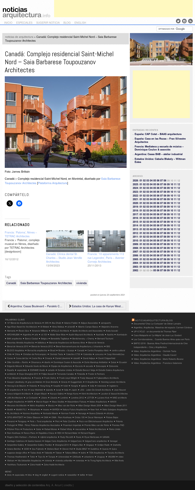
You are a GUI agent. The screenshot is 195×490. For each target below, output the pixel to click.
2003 (135, 266)
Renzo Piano (29, 432)
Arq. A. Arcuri (54, 485)
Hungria (74, 385)
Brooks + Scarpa (66, 350)
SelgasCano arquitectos (96, 440)
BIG (108, 346)
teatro (83, 452)
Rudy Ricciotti (66, 436)
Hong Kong (45, 385)
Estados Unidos (65, 369)
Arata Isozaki (112, 330)
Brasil (52, 350)
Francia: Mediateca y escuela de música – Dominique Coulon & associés (159, 148)
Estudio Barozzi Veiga (85, 369)
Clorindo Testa (56, 354)
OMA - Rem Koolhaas (61, 417)
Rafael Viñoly (66, 429)
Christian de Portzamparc (35, 354)
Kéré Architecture (90, 393)
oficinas (110, 413)
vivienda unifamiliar (64, 460)
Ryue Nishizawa (91, 436)
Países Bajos (112, 417)
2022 (135, 195)
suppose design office (17, 452)
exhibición (11, 373)
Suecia (105, 448)
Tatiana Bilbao (71, 452)
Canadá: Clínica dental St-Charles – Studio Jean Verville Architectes (64, 257)
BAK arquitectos (14, 338)
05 (154, 180)
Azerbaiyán (122, 334)
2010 (135, 240)
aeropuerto (106, 322)
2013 (135, 229)
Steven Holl (67, 448)
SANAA (105, 436)
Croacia (48, 358)
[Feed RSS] (190, 21)
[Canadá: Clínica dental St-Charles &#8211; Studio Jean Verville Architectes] (65, 241)
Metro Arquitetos (37, 405)
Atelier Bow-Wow (58, 334)
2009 (135, 244)
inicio (8, 22)
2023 (135, 191)
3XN (47, 322)
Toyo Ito (41, 456)
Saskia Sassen (35, 440)
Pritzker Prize (13, 429)
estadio (51, 369)
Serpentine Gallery (15, 444)
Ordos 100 (80, 417)
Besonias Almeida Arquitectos (20, 342)
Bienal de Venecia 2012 (42, 346)
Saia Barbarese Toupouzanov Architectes (46, 283)
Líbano (44, 397)
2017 (135, 214)
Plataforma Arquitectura (52, 183)
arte (36, 334)
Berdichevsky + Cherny (83, 338)
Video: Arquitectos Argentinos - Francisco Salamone (158, 362)
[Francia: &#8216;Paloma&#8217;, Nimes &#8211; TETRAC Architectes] (25, 245)
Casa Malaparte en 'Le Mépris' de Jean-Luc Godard (157, 335)
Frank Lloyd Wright (68, 377)
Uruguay (101, 456)
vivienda (81, 283)
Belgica (44, 338)
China (17, 354)
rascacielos (80, 429)
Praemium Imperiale (72, 425)
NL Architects (13, 413)
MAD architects (120, 397)
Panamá (11, 421)
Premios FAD (118, 425)
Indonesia (101, 385)
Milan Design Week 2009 (89, 405)
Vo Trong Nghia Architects (99, 460)
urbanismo (89, 456)
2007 (135, 251)
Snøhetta (117, 444)
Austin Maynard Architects (81, 334)
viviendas (80, 460)
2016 (135, 218)
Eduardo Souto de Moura (36, 365)
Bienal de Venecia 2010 (17, 346)
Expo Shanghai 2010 (28, 373)
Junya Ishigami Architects (19, 393)
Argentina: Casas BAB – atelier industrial (159, 154)
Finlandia (81, 373)
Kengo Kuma (72, 393)
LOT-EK (90, 397)
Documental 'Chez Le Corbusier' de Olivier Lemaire (157, 323)
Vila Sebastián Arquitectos (30, 460)
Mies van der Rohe (66, 405)
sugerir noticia (48, 22)
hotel (65, 385)
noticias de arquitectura (19, 37)
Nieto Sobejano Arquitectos (114, 409)
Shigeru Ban (77, 444)
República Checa (46, 432)
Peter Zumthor (69, 421)
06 (158, 180)
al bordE (71, 326)
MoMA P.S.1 (21, 409)
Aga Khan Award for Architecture (22, 326)
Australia (100, 334)
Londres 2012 (77, 397)
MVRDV (56, 409)
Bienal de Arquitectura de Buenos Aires (67, 342)
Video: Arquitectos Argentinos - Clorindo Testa (155, 351)
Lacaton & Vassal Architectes (114, 393)
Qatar (38, 429)
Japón (74, 389)
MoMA (10, 409)
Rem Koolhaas (14, 432)
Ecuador (123, 362)
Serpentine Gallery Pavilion (39, 444)
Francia (37, 377)
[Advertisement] (123, 8)
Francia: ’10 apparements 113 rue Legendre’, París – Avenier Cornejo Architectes (106, 257)
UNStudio (76, 456)
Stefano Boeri (53, 448)
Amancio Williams (40, 330)
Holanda (33, 385)
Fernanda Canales (65, 373)
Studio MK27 (81, 448)
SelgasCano (76, 440)
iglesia (84, 385)
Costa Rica (37, 358)
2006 (135, 255)
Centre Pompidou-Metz (98, 350)
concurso (99, 354)
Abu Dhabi (56, 322)
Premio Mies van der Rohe (96, 425)
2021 (135, 199)
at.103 (44, 334)
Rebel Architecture (97, 429)
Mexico (51, 405)
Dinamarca (36, 362)
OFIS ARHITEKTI (15, 417)
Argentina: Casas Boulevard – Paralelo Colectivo (36, 306)
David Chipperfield (106, 358)
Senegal (113, 440)
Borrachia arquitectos (37, 350)
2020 (135, 203)
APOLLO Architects (60, 330)
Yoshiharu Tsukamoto (17, 464)
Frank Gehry (50, 377)
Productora (28, 429)
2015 (135, 221)
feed (90, 474)
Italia (66, 389)
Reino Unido (114, 429)
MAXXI (113, 401)
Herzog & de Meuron (16, 385)
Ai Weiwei (44, 326)
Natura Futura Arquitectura (75, 409)
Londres (64, 397)
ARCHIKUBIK (13, 334)
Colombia (87, 354)
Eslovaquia (101, 365)
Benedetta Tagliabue (60, 338)
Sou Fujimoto (38, 448)
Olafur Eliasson (33, 417)
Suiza (114, 448)
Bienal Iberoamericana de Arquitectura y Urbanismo (79, 346)
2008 (135, 248)
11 (175, 184)
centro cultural (118, 350)
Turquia (51, 456)
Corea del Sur (22, 358)
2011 (135, 236)
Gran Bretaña (52, 381)
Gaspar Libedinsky (16, 381)
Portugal (11, 425)
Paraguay (22, 421)
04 (151, 180)
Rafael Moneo (50, 429)
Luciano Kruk (103, 397)
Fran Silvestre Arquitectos (19, 377)
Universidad (63, 456)
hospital (56, 385)
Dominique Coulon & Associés (67, 362)
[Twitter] (178, 21)
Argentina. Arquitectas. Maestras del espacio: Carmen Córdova (163, 327)
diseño (47, 362)
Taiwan (58, 452)
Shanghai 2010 (62, 444)
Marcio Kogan (42, 401)
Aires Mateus (58, 326)
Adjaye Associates (89, 322)
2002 (135, 270)
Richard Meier (71, 432)
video (120, 456)
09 (168, 184)
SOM (26, 448)
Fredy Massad (86, 377)
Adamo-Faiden (71, 322)
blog (67, 22)
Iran (25, 389)
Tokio (32, 456)
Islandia (49, 389)
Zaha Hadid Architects (54, 464)
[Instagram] (184, 21)
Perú (57, 421)
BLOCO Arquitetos (15, 350)
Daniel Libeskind (62, 358)
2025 (135, 184)
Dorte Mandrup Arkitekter (96, 362)
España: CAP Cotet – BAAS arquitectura (158, 134)
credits (68, 485)
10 (171, 184)
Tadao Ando (35, 452)
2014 (135, 225)
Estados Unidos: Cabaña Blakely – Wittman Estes (160, 160)
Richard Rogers (88, 432)
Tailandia (48, 452)
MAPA (30, 401)
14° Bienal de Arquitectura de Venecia (24, 322)
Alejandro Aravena (109, 326)
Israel (58, 389)
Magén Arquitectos (15, 401)
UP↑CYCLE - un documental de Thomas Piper (155, 331)
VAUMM (111, 456)
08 (165, 180)
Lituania (53, 397)
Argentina (27, 334)
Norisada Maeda (50, 413)
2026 (135, 180)
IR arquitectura (14, 389)
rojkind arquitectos (48, 436)
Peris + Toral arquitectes (41, 421)
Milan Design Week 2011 (115, 405)
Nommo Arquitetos (31, 413)
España (10, 369)
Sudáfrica (94, 448)
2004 (135, 263)
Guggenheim (76, 381)
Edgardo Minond (14, 365)
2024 (135, 188)
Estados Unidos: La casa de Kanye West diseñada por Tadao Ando (98, 306)
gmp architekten (35, 381)
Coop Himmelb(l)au (115, 354)
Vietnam (10, 460)
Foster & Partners (96, 373)
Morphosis (35, 409)
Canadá (11, 283)
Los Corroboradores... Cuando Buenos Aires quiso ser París (162, 339)
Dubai (113, 362)
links (30, 474)
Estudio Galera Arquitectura (111, 369)
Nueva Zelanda (96, 413)
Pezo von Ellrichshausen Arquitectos (96, 421)
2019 (135, 206)
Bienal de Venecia (96, 342)
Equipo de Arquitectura (61, 365)
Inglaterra (113, 385)
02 (144, 180)
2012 (135, 233)
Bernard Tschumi (105, 338)
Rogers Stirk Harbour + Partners (22, 436)
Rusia (78, 436)
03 (147, 180)
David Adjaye (89, 358)
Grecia (64, 381)
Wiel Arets (119, 460)
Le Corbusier (32, 397)
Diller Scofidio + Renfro (17, 362)
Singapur (90, 444)
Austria (110, 334)
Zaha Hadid (35, 464)
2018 (135, 210)
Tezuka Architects (115, 452)
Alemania (11, 330)
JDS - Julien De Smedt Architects (95, 389)
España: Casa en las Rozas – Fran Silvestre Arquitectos (160, 140)
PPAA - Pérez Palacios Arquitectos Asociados (39, 425)
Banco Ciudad (31, 338)
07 (161, 180)
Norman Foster (68, 413)
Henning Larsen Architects (113, 381)
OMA (46, 417)
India (92, 385)
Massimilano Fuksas (76, 401)
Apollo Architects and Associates (87, 330)
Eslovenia (113, 365)
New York (94, 409)
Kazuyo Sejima (57, 393)
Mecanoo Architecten (17, 405)
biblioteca (42, 342)
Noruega (82, 413)
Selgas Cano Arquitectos (56, 440)
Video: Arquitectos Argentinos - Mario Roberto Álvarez (159, 358)
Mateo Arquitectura (98, 401)
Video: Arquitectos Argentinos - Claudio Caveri (155, 354)
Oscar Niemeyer (95, 417)
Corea (10, 358)
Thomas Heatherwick (17, 456)
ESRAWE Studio (37, 369)
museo (46, 409)
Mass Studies (58, 401)
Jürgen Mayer (40, 393)
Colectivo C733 (73, 354)
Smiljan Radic (103, 444)
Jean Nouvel (120, 389)
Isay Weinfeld (36, 389)
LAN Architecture (15, 397)
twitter (82, 474)
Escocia (79, 365)
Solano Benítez (14, 448)
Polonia (119, 421)
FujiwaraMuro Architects (107, 377)
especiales (24, 22)
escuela (89, 365)
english (80, 22)
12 (178, 184)
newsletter (72, 474)
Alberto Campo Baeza (88, 326)
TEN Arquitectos (96, 452)
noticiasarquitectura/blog (154, 320)
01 (141, 180)
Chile (9, 354)
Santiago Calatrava (16, 440)
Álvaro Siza (23, 330)
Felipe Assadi (47, 373)
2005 (135, 259)
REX (59, 432)
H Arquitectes (91, 381)
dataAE (76, 358)
